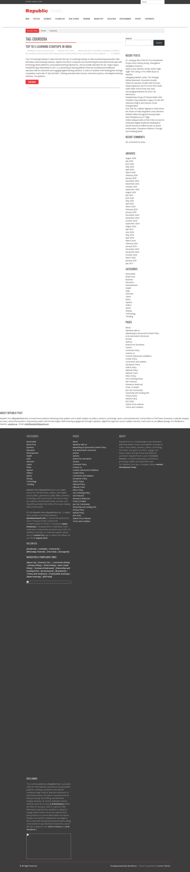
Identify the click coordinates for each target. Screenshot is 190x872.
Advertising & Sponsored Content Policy (142, 333)
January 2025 (131, 212)
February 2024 (132, 243)
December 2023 (132, 249)
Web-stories (74, 18)
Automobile (130, 274)
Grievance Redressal (134, 384)
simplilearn (70, 53)
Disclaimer (61, 571)
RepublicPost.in (19, 418)
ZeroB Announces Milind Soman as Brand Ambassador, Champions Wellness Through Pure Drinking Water (144, 128)
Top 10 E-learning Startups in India (49, 46)
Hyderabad (106, 51)
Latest (128, 296)
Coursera (97, 51)
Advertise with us (133, 330)
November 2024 (132, 218)
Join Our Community (134, 390)
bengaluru (82, 51)
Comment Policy (132, 350)
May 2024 (130, 235)
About (128, 327)
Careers (129, 347)
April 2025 (130, 203)
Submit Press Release (135, 404)
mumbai (32, 53)
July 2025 (129, 195)
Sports (138, 18)
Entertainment (125, 18)
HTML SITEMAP (132, 387)
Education (111, 18)
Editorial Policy (132, 370)
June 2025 (130, 198)
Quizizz (62, 53)
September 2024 (132, 223)
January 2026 (131, 178)
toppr (78, 53)
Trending (86, 18)
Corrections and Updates (136, 361)
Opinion (129, 302)
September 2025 (132, 189)
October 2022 (131, 255)
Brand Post (99, 18)
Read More (32, 82)
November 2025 (132, 184)
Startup (129, 311)
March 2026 (131, 172)
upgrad (95, 53)
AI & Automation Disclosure (137, 336)
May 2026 (130, 166)
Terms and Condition (134, 407)
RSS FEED (130, 401)
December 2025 (132, 181)
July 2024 (129, 229)
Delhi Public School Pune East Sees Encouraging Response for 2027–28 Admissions (140, 91)
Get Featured (131, 381)
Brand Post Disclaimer (135, 344)
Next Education (51, 53)
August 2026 (131, 158)
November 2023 (132, 252)
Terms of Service (55, 826)
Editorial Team (132, 373)
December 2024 (132, 215)
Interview (129, 293)
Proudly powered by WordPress (123, 866)
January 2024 (131, 246)
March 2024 (131, 240)
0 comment (115, 53)
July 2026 (129, 161)
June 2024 (130, 232)
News (128, 299)
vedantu (102, 53)
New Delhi (40, 53)
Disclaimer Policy (133, 364)
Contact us (130, 353)
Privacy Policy (131, 396)
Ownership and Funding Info (137, 393)
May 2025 (130, 201)
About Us (161, 421)
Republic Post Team (65, 51)
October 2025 (131, 186)
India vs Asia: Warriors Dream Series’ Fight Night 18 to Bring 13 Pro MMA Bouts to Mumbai (143, 72)
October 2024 (131, 220)
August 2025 (131, 192)
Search (129, 38)
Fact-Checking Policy (134, 378)
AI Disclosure (47, 571)
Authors (129, 342)
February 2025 (132, 209)
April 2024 (130, 238)
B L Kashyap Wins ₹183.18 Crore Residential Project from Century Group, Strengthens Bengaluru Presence (144, 63)
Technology (60, 18)
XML (59, 574)
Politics (36, 18)
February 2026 (132, 175)
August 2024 (131, 226)
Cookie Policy (131, 359)
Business (47, 18)
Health (128, 288)
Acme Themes (164, 866)
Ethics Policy (131, 376)
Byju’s (90, 51)
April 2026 (130, 169)
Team (52, 574)
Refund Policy (131, 398)
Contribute (149, 18)
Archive (129, 339)
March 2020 (131, 257)
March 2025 (131, 206)
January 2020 (131, 260)
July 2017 (129, 263)
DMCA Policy (131, 367)
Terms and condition (36, 574)
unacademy (86, 53)
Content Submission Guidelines (138, 356)
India (27, 18)
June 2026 (130, 164)
